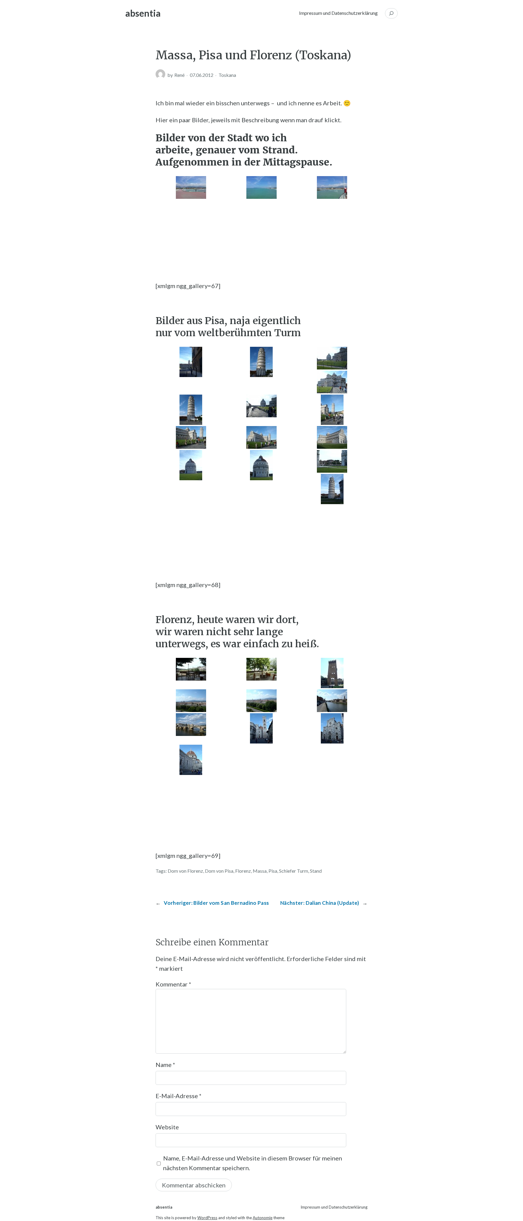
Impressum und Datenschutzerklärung (338, 13)
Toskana (227, 75)
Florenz (243, 871)
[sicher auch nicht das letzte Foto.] (190, 410)
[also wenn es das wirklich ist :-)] (261, 406)
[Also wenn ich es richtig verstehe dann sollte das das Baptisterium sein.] (332, 358)
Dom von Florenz (185, 871)
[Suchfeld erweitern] (391, 13)
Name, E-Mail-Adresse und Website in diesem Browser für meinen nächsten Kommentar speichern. (252, 1162)
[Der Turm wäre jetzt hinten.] (332, 437)
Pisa (272, 871)
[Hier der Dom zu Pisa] (332, 382)
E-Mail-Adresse (179, 1095)
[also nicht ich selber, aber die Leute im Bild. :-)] (190, 437)
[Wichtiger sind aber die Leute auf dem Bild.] (332, 410)
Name (165, 1064)
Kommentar (173, 984)
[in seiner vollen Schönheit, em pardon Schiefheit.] (261, 362)
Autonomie (262, 1217)
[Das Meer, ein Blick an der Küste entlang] (261, 187)
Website (167, 1127)
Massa (260, 871)
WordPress (207, 1217)
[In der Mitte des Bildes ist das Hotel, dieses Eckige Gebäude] (190, 187)
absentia (143, 13)
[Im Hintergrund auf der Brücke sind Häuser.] (332, 700)
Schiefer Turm (293, 871)
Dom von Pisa (219, 871)
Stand (316, 871)
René (179, 75)
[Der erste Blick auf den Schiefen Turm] (190, 362)
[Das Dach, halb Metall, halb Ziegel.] (261, 465)
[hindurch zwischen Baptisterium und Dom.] (332, 461)
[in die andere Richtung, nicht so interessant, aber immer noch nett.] (190, 724)
